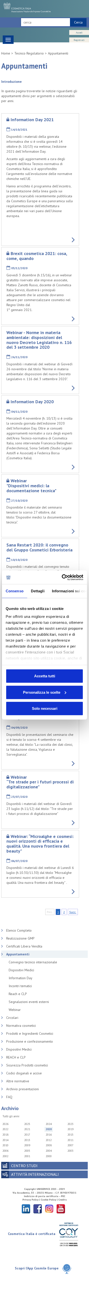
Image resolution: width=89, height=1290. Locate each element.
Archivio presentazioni (22, 1089)
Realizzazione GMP (20, 938)
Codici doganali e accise (24, 1073)
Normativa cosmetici (21, 1025)
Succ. (72, 912)
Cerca (78, 22)
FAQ (9, 1097)
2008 (49, 1145)
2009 (27, 1145)
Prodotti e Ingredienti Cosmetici (29, 1033)
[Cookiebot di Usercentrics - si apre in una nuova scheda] (62, 577)
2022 (5, 1129)
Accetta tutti (44, 676)
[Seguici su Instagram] (49, 1208)
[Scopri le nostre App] (66, 1268)
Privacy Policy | (31, 1199)
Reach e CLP (18, 994)
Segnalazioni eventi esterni (29, 1002)
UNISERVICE (43, 1189)
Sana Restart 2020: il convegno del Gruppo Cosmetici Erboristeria (39, 547)
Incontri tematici (20, 986)
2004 (49, 1150)
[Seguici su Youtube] (61, 1208)
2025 (27, 1124)
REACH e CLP (16, 1057)
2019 (70, 1129)
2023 (70, 1124)
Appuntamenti (58, 53)
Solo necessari (44, 708)
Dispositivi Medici (21, 970)
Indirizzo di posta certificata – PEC (44, 1196)
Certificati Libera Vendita (24, 946)
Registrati (79, 40)
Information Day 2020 (32, 401)
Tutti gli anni (10, 1116)
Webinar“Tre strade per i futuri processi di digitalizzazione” (40, 782)
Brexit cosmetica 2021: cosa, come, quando (36, 256)
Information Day (20, 978)
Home (5, 53)
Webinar (15, 1009)
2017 (27, 1134)
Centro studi (24, 1165)
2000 (49, 1156)
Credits (62, 1199)
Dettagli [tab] (37, 591)
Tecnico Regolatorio (29, 53)
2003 (70, 1150)
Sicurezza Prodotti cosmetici (27, 1065)
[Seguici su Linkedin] (26, 1208)
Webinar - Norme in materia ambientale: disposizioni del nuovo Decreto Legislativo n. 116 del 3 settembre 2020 (39, 340)
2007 (70, 1145)
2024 (49, 1124)
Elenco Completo (19, 930)
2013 (27, 1140)
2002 (5, 1156)
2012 (49, 1140)
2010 (5, 1145)
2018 (5, 1134)
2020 (49, 1129)
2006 (5, 1150)
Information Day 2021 (32, 119)
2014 (5, 1140)
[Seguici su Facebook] (37, 1208)
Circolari (12, 1017)
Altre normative (17, 1081)
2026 (5, 1124)
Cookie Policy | (49, 1199)
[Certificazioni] (68, 1234)
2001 (27, 1156)
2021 (27, 1129)
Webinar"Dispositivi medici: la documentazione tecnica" (31, 485)
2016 (49, 1134)
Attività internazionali (35, 1174)
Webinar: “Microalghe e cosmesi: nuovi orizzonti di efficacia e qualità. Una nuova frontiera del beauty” (40, 843)
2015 (70, 1134)
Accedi (79, 32)
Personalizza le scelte (41, 692)
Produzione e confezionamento (29, 1041)
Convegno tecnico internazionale (33, 962)
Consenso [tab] (14, 591)
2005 (27, 1150)
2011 (70, 1140)
